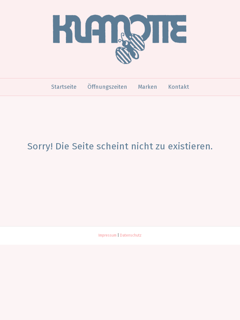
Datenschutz (131, 235)
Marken (147, 86)
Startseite (64, 86)
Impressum (107, 235)
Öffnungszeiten (107, 86)
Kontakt (178, 86)
